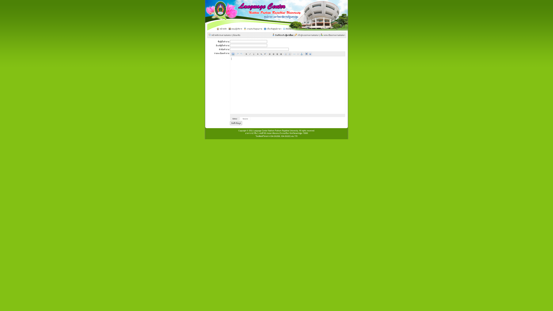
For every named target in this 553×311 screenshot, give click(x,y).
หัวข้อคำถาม (224, 49)
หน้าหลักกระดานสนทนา (221, 35)
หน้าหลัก (223, 29)
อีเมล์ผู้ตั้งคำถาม (222, 45)
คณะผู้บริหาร (236, 29)
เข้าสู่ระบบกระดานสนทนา (308, 35)
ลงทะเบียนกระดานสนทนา (334, 35)
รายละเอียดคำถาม (221, 53)
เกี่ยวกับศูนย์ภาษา (273, 29)
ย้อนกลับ (236, 35)
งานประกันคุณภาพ (254, 29)
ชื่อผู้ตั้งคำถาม (223, 42)
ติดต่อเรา (289, 29)
